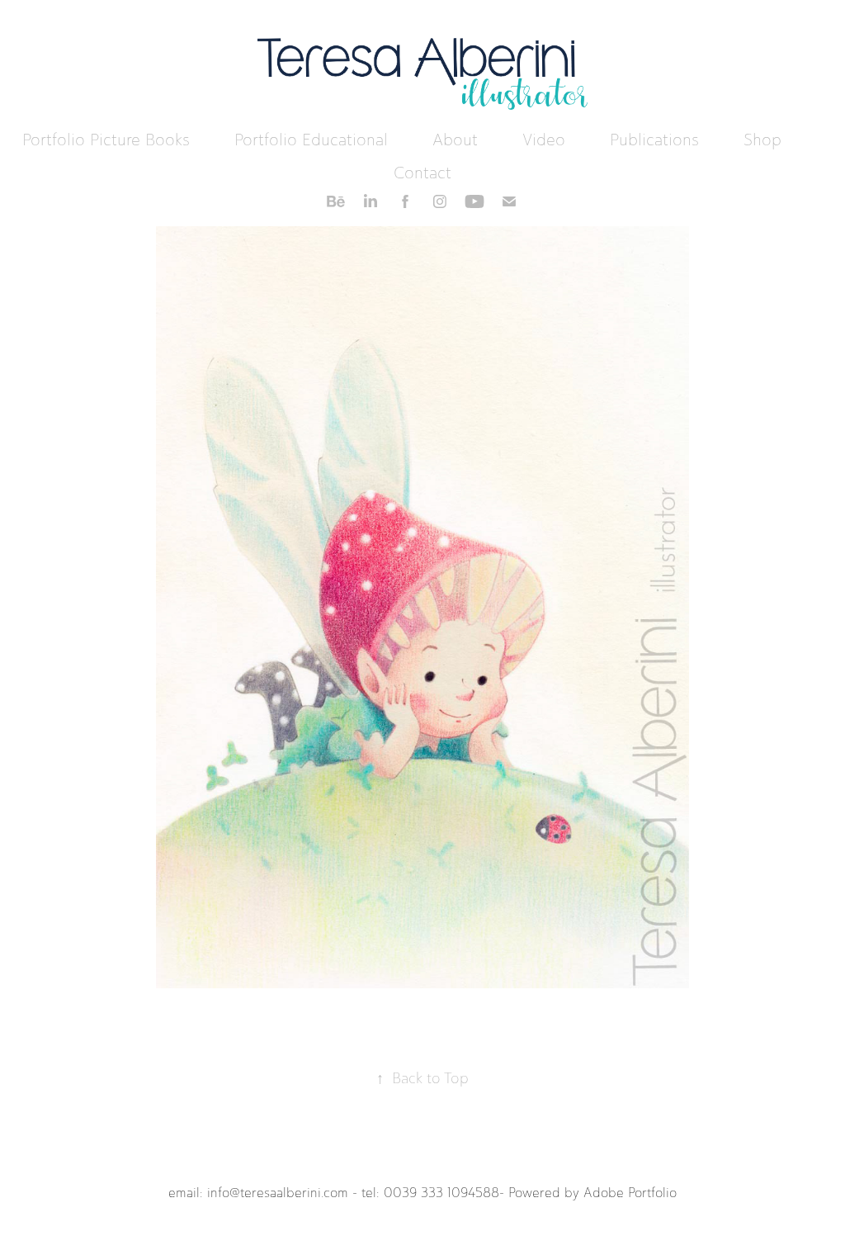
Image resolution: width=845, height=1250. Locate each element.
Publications (654, 139)
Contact (422, 172)
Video (543, 139)
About (455, 139)
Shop (762, 139)
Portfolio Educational (311, 139)
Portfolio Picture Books (106, 139)
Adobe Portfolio (630, 1192)
